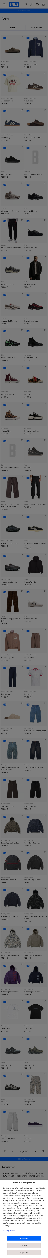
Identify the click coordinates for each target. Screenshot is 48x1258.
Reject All (24, 1252)
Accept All (24, 1238)
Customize (24, 1245)
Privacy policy (9, 1230)
